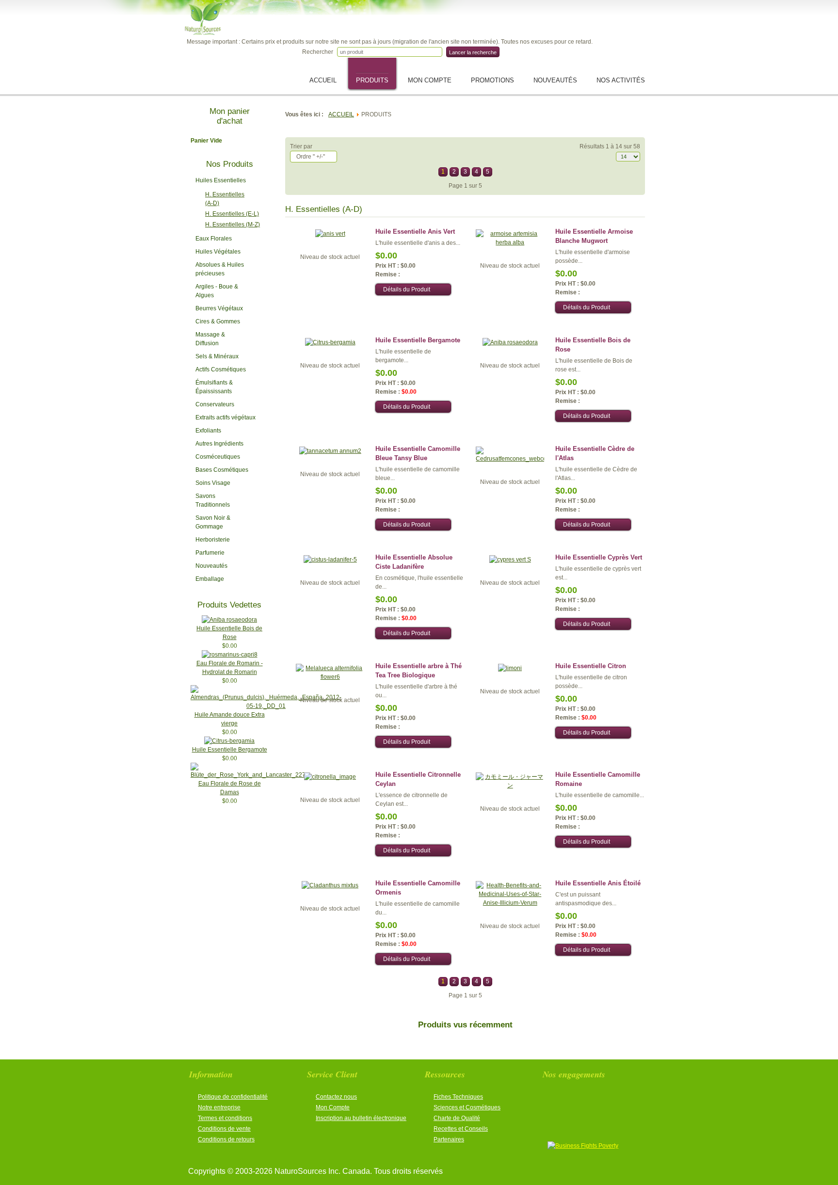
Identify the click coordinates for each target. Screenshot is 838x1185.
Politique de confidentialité (233, 1096)
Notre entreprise (219, 1107)
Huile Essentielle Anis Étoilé (598, 883)
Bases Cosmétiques (221, 469)
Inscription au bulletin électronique (361, 1118)
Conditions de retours (226, 1139)
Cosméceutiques (217, 456)
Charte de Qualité (457, 1118)
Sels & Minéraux (217, 356)
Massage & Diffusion (210, 339)
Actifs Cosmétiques (220, 369)
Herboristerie (212, 539)
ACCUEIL (341, 114)
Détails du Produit (406, 289)
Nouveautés (211, 565)
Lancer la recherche (473, 52)
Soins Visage (212, 483)
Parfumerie (210, 552)
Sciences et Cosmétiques (467, 1107)
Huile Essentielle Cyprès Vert (598, 557)
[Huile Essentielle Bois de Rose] (229, 619)
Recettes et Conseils (461, 1128)
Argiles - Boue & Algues (216, 291)
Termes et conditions (225, 1118)
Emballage (209, 579)
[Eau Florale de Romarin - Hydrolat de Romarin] (230, 654)
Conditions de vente (224, 1128)
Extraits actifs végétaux (225, 417)
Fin (518, 171)
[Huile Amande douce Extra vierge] (266, 706)
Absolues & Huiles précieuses (219, 269)
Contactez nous (336, 1096)
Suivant (503, 171)
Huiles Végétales (218, 251)
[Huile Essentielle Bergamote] (229, 740)
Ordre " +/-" (310, 156)
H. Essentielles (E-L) (232, 213)
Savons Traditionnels (212, 500)
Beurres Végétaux (219, 308)
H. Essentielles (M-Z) (232, 224)
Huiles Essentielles (220, 180)
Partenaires (449, 1139)
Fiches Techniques (458, 1096)
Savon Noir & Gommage (212, 522)
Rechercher (317, 51)
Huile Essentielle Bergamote (229, 749)
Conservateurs (214, 404)
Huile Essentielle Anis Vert (415, 231)
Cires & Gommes (217, 321)
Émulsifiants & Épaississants (214, 387)
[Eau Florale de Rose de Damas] (248, 774)
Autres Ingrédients (219, 443)
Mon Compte (333, 1107)
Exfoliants (208, 430)
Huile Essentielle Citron (590, 666)
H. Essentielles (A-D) (224, 199)
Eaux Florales (213, 238)
